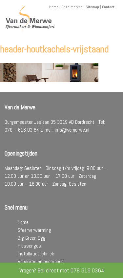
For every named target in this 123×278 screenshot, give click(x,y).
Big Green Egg (32, 237)
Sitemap (92, 6)
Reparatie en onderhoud (41, 261)
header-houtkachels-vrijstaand (54, 49)
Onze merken (72, 6)
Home (53, 6)
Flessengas (29, 245)
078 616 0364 (87, 270)
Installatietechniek (36, 253)
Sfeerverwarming (34, 230)
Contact (108, 6)
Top (117, 272)
